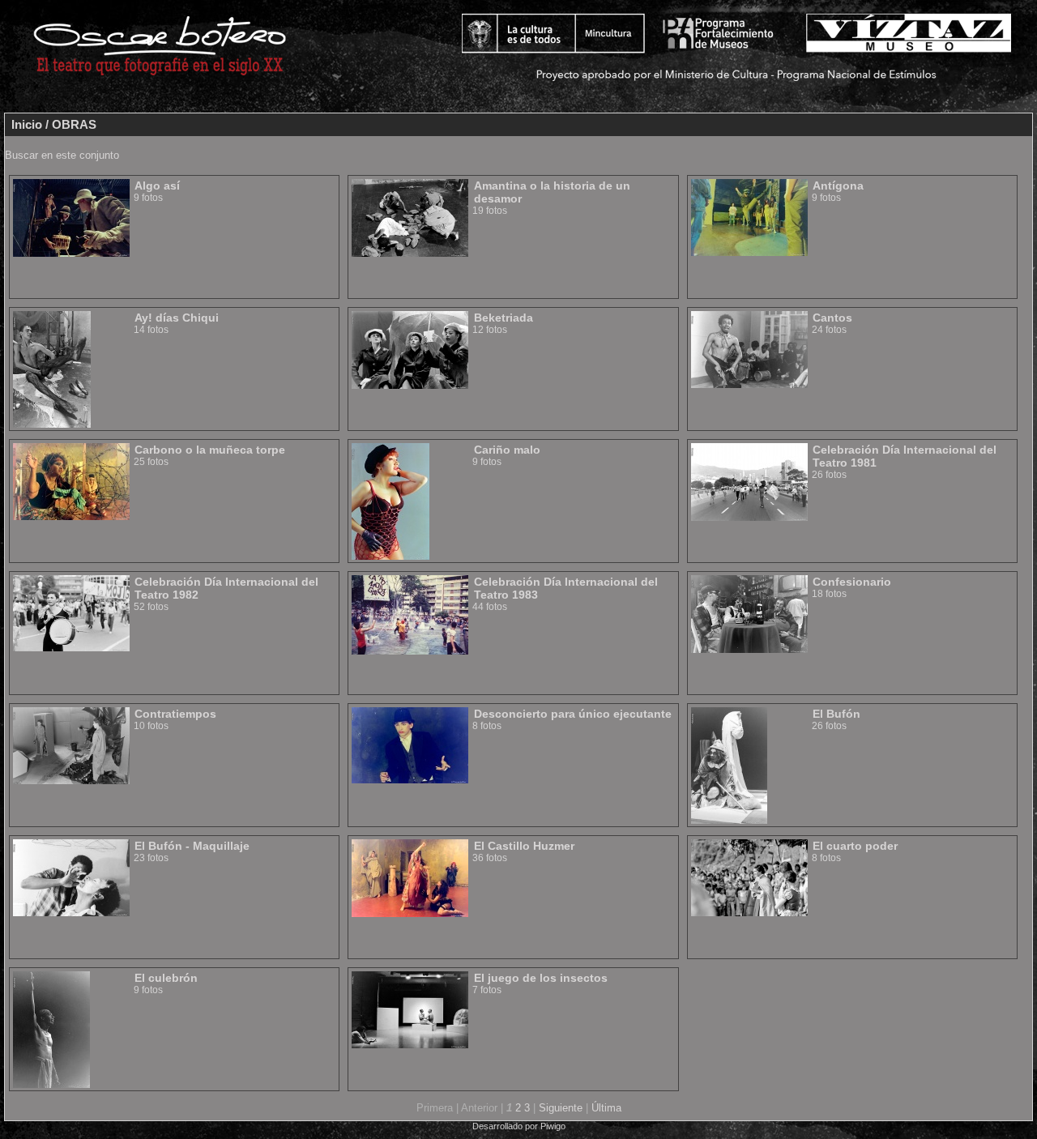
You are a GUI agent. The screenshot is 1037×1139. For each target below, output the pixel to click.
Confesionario (852, 581)
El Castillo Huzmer (524, 845)
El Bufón (836, 713)
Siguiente (561, 1108)
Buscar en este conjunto (62, 155)
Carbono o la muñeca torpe (209, 449)
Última (606, 1108)
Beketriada (503, 317)
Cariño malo (507, 449)
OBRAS (74, 124)
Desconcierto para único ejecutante (573, 713)
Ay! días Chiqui (176, 317)
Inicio (26, 124)
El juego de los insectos (541, 977)
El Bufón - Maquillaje (192, 845)
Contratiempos (175, 713)
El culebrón (166, 977)
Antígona (838, 185)
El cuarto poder (855, 845)
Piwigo (552, 1126)
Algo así (157, 185)
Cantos (832, 317)
